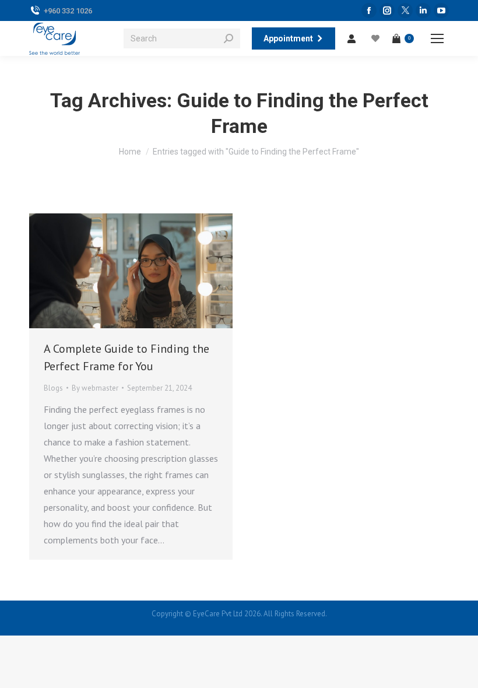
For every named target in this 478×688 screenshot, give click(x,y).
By (95, 388)
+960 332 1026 (68, 10)
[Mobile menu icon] (437, 38)
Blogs (53, 388)
